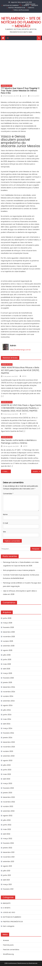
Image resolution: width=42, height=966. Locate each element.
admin (24, 96)
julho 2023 (7, 765)
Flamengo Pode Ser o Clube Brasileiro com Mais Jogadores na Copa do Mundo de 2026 (21, 564)
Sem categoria (8, 926)
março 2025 (7, 673)
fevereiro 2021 (8, 889)
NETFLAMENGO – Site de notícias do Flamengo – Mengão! (21, 22)
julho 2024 (7, 710)
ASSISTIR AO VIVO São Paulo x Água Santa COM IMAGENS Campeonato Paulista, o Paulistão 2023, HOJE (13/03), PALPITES (21, 408)
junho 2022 (7, 825)
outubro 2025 (8, 641)
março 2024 (7, 728)
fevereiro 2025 (8, 678)
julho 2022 (7, 820)
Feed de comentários (11, 949)
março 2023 (7, 783)
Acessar (6, 940)
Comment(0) (34, 96)
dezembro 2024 (9, 687)
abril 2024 (6, 724)
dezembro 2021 (8, 852)
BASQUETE (35, 5)
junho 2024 (7, 715)
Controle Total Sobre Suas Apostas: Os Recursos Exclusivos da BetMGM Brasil (21, 576)
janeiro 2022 (7, 848)
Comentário (8, 494)
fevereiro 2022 (8, 843)
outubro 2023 (8, 751)
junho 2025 (7, 659)
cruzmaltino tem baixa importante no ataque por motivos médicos (37, 471)
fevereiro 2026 (8, 627)
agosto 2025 (7, 650)
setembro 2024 (9, 701)
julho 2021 (6, 871)
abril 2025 (6, 669)
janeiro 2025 (7, 682)
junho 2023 (7, 770)
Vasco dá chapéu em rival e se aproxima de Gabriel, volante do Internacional (7, 471)
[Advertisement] (21, 61)
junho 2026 (7, 618)
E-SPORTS (26, 5)
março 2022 (7, 838)
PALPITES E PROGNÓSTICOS (16, 8)
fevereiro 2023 (8, 788)
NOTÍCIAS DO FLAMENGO (11, 5)
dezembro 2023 (9, 742)
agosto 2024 (7, 705)
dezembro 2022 (9, 797)
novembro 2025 (9, 636)
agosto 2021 (7, 866)
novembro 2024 (9, 692)
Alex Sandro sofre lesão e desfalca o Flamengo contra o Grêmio (19, 441)
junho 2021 (7, 875)
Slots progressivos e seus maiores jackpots (19, 570)
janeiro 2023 (7, 793)
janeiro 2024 (7, 737)
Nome (5, 514)
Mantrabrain (33, 963)
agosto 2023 (7, 760)
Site (4, 532)
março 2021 (7, 884)
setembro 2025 (8, 646)
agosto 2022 (7, 816)
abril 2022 (6, 834)
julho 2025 (7, 655)
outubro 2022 (8, 806)
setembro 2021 (8, 861)
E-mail (5, 523)
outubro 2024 (8, 696)
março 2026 (7, 623)
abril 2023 (6, 779)
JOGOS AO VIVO (30, 4)
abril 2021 (6, 880)
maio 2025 (7, 664)
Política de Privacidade (21, 10)
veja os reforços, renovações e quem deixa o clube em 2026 (20, 592)
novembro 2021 (8, 857)
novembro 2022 (9, 802)
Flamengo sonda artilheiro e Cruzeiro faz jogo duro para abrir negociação (22, 584)
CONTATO (31, 8)
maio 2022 (7, 829)
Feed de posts (8, 945)
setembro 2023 (8, 756)
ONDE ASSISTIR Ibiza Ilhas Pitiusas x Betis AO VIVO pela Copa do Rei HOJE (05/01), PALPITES (20, 370)
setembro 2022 (8, 811)
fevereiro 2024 (8, 733)
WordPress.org (8, 954)
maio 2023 (7, 774)
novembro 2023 (9, 747)
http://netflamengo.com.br (20, 350)
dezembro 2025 (9, 632)
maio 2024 (7, 719)
